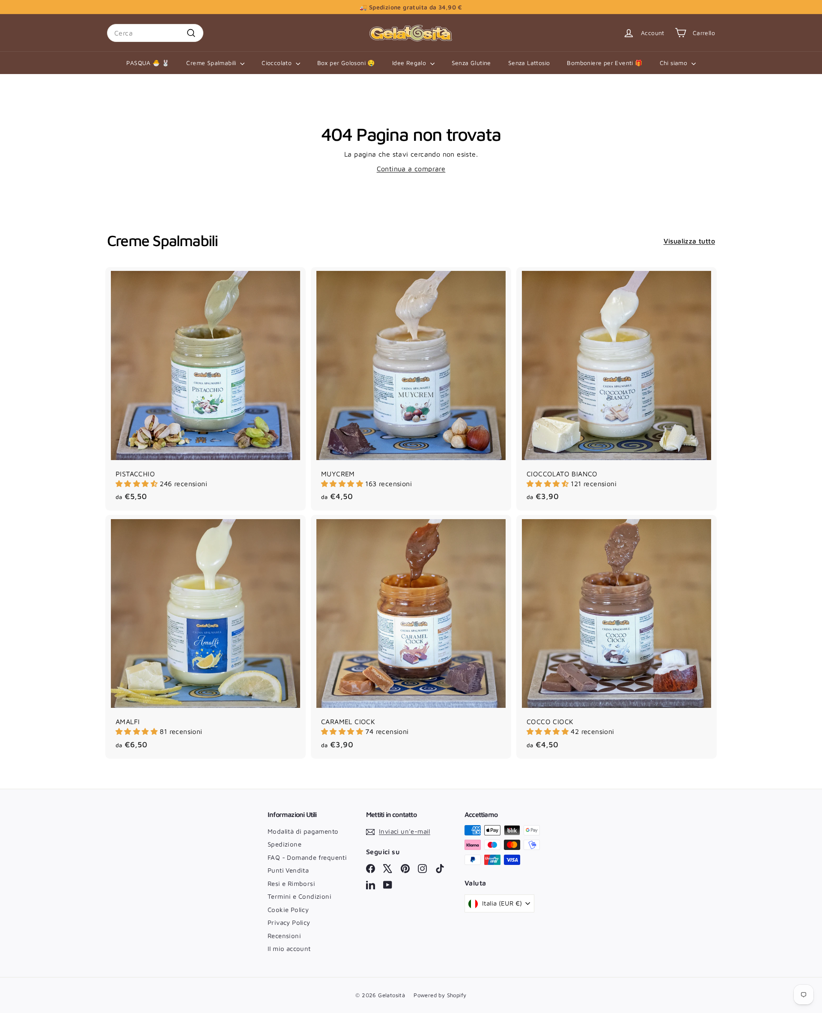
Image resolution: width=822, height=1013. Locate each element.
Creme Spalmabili (212, 62)
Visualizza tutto (689, 241)
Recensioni (284, 935)
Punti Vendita (288, 870)
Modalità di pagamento (303, 831)
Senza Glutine (471, 62)
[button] (138, 483)
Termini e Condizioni (299, 896)
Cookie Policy (288, 909)
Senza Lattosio (529, 62)
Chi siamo (674, 62)
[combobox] (155, 33)
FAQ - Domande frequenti (307, 857)
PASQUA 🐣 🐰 (147, 62)
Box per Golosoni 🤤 (346, 62)
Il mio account (289, 948)
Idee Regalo (410, 62)
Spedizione (284, 844)
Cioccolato (277, 62)
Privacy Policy (289, 922)
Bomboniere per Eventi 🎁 (604, 62)
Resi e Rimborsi (291, 883)
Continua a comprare (411, 168)
